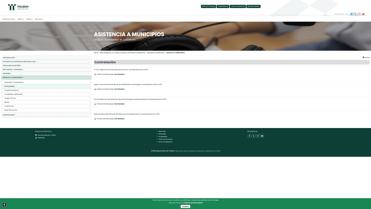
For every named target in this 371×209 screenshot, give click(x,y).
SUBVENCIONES (9, 115)
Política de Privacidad (193, 203)
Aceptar (185, 206)
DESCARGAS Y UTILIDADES (13, 69)
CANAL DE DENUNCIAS (238, 6)
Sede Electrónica (10, 110)
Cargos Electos (10, 98)
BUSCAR (38, 19)
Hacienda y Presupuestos (13, 82)
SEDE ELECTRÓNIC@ (208, 6)
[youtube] (363, 14)
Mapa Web (162, 131)
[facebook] (351, 14)
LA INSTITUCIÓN (8, 19)
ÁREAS (20, 19)
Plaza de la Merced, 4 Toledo (47, 135)
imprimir (367, 57)
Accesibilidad (163, 136)
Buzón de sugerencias (165, 142)
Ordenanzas (9, 106)
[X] (355, 14)
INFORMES (7, 73)
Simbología (162, 134)
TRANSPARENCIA (223, 6)
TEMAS (28, 19)
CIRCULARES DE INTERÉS (12, 65)
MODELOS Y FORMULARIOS (13, 77)
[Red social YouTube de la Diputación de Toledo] (262, 136)
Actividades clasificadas (13, 94)
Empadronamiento (11, 90)
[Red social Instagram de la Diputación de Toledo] (258, 136)
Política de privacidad (166, 139)
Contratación (9, 86)
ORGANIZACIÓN (9, 58)
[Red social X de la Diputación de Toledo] (253, 136)
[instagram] (359, 14)
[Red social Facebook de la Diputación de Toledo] (249, 136)
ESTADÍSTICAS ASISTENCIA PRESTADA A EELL (19, 61)
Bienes (6, 102)
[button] (4, 204)
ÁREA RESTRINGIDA (253, 6)
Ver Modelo (119, 74)
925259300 (41, 138)
